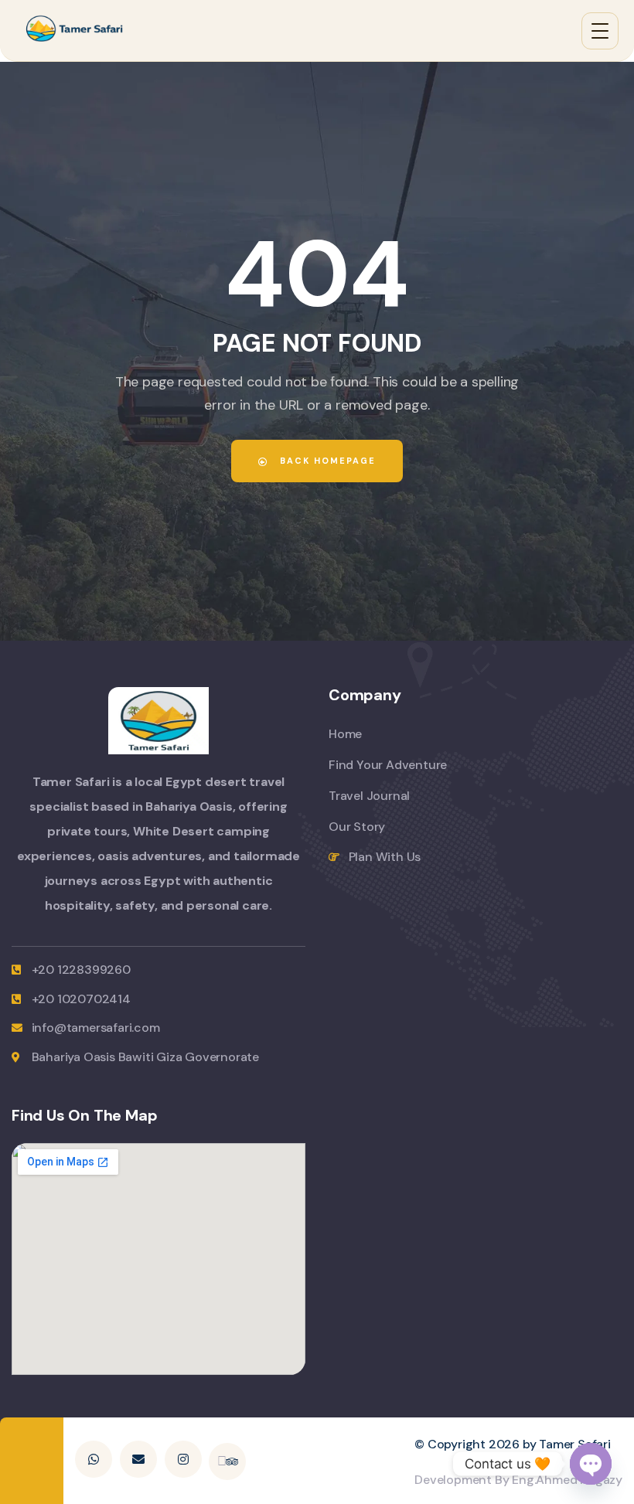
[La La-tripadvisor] (227, 1461)
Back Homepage (326, 460)
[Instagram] (183, 1459)
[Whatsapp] (93, 1459)
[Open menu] (600, 30)
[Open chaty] (591, 1464)
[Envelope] (138, 1459)
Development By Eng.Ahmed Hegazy (518, 1480)
